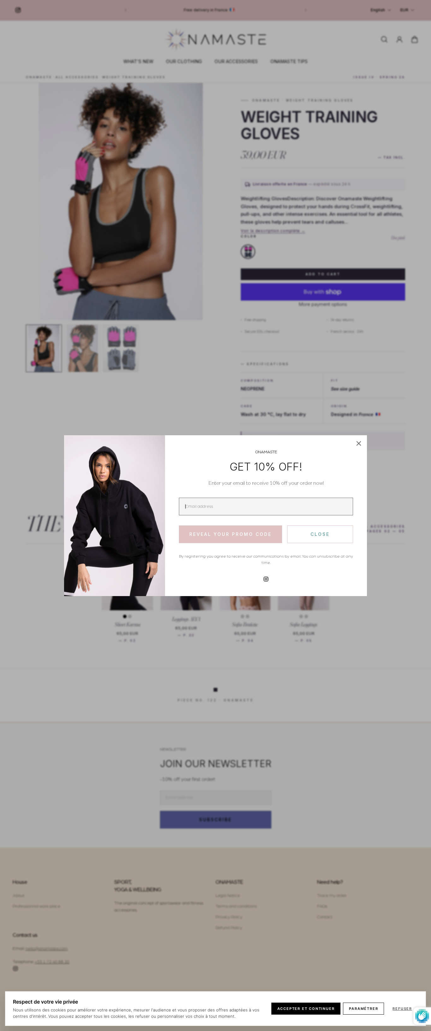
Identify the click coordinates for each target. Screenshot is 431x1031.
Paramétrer (363, 1008)
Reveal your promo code (230, 534)
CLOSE (320, 534)
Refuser (402, 1008)
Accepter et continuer (306, 1008)
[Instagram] (266, 579)
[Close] (358, 443)
